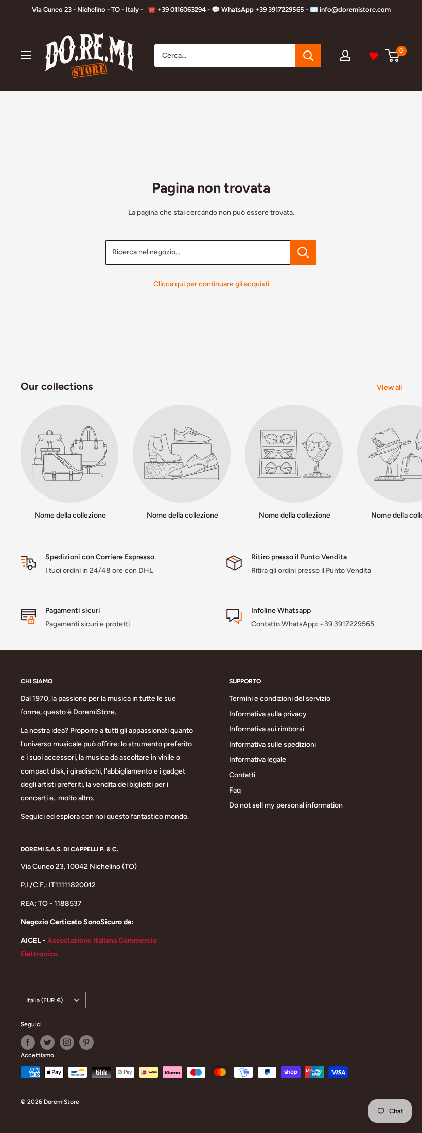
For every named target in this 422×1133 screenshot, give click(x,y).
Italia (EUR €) (44, 1000)
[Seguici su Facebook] (28, 1042)
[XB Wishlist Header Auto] (373, 55)
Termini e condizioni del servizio (279, 698)
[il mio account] (345, 55)
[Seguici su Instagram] (67, 1042)
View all (390, 387)
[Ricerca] (308, 55)
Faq (235, 790)
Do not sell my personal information (286, 805)
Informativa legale (257, 759)
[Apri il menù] (26, 55)
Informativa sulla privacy (268, 714)
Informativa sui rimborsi (266, 729)
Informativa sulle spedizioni (272, 744)
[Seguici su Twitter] (47, 1042)
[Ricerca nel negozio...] (303, 252)
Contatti (242, 774)
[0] (392, 55)
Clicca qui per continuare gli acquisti (211, 284)
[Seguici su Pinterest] (86, 1042)
